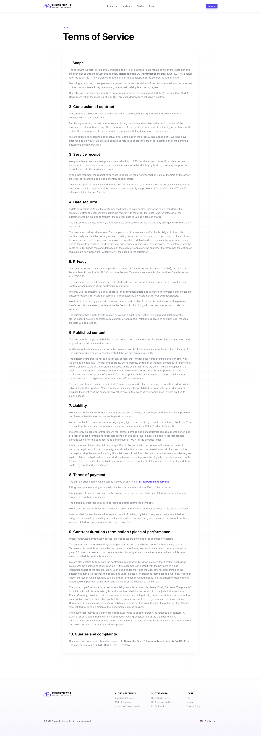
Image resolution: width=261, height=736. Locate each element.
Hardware (127, 6)
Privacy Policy (193, 706)
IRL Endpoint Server (160, 698)
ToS (188, 698)
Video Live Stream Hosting (128, 706)
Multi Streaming (123, 702)
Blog (151, 6)
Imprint (190, 702)
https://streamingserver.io (154, 481)
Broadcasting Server (125, 698)
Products (112, 6)
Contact (212, 6)
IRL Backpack (157, 706)
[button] (208, 721)
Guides (140, 6)
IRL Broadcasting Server (163, 702)
